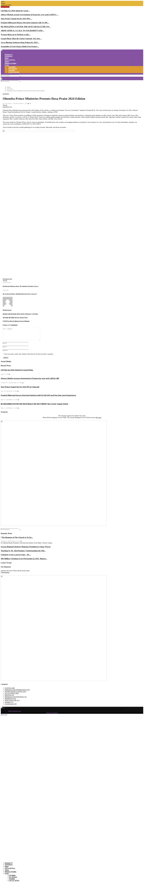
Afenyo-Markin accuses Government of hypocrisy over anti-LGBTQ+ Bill (30, 378)
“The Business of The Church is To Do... (17, 537)
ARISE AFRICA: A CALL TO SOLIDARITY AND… (22, 31)
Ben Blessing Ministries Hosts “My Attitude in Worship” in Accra (20, 286)
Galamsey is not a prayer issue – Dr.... (16, 555)
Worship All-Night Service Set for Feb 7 (15, 317)
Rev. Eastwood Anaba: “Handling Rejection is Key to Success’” (20, 294)
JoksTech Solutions (52, 713)
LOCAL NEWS (14, 72)
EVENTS (6, 94)
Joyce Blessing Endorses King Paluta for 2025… (20, 42)
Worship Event (7, 279)
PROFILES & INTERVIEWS (16, 697)
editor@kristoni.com (14, 711)
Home (7, 58)
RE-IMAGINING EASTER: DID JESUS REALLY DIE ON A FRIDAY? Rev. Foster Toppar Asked (34, 403)
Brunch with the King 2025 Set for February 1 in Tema (20, 314)
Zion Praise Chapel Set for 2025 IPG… (16, 19)
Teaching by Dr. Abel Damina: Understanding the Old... (23, 551)
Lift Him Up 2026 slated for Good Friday (17, 370)
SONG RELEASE (12, 700)
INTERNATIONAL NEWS (15, 691)
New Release (13, 68)
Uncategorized (11, 704)
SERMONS (9, 56)
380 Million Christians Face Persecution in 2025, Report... (24, 559)
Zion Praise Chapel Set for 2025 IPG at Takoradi (20, 386)
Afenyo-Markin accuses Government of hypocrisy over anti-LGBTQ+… (29, 15)
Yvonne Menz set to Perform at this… (16, 35)
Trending (12, 70)
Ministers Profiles (10, 63)
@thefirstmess (5, 572)
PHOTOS (9, 695)
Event (7, 65)
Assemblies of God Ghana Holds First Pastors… (20, 46)
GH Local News (10, 60)
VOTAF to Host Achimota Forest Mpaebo (16, 321)
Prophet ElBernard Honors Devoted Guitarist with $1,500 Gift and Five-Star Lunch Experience (38, 395)
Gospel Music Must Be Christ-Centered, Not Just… (21, 39)
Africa (7, 61)
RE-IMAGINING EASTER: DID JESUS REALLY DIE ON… (26, 27)
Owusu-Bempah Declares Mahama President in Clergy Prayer (26, 547)
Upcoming (12, 67)
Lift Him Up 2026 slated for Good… (15, 11)
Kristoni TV (9, 54)
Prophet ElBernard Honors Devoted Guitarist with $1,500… (25, 23)
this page (98, 417)
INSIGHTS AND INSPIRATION (17, 690)
